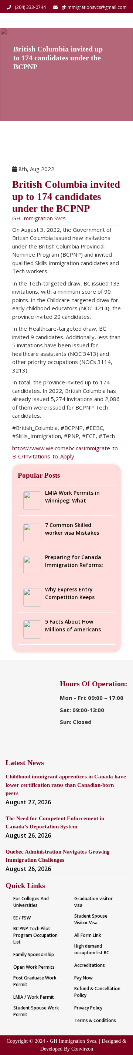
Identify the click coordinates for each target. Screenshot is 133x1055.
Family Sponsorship (33, 954)
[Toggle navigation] (117, 20)
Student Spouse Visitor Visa (91, 919)
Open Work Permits (34, 967)
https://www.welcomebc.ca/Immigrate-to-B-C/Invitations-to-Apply (66, 452)
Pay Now (83, 978)
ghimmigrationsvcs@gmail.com (94, 7)
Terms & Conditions (95, 1020)
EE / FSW (22, 918)
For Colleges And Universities (31, 901)
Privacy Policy (88, 1008)
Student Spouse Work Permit (36, 1011)
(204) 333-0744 (30, 7)
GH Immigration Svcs (39, 218)
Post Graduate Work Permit (35, 981)
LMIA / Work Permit (33, 997)
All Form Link (87, 935)
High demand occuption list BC (91, 949)
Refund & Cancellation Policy (97, 991)
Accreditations (89, 965)
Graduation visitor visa (93, 901)
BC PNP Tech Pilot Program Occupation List (35, 935)
